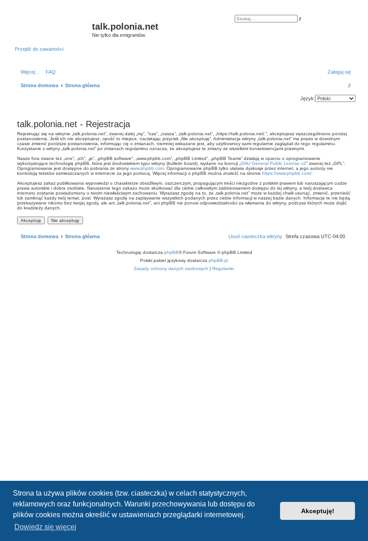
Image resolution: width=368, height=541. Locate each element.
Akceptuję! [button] (317, 510)
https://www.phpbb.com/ (286, 173)
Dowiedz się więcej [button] (45, 527)
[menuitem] (49, 72)
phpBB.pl (218, 260)
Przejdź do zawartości (39, 49)
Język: (307, 98)
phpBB (171, 252)
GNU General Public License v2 (273, 163)
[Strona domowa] (53, 29)
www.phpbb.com (147, 168)
